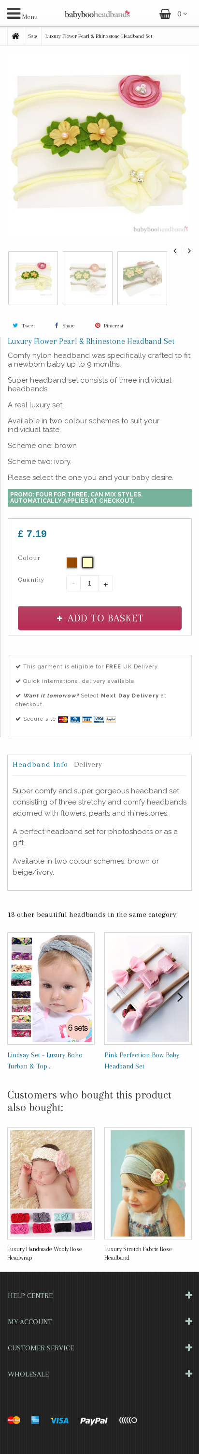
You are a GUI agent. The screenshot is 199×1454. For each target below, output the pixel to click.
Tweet (27, 326)
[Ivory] (87, 562)
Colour (30, 557)
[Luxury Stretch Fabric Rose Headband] (148, 1183)
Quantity (31, 579)
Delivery (88, 764)
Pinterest (112, 326)
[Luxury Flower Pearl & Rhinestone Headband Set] (33, 277)
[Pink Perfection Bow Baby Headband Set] (148, 988)
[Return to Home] (15, 36)
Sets (32, 36)
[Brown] (71, 562)
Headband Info (40, 764)
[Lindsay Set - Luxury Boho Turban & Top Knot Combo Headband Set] (51, 988)
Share (68, 326)
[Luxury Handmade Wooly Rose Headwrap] (51, 1183)
